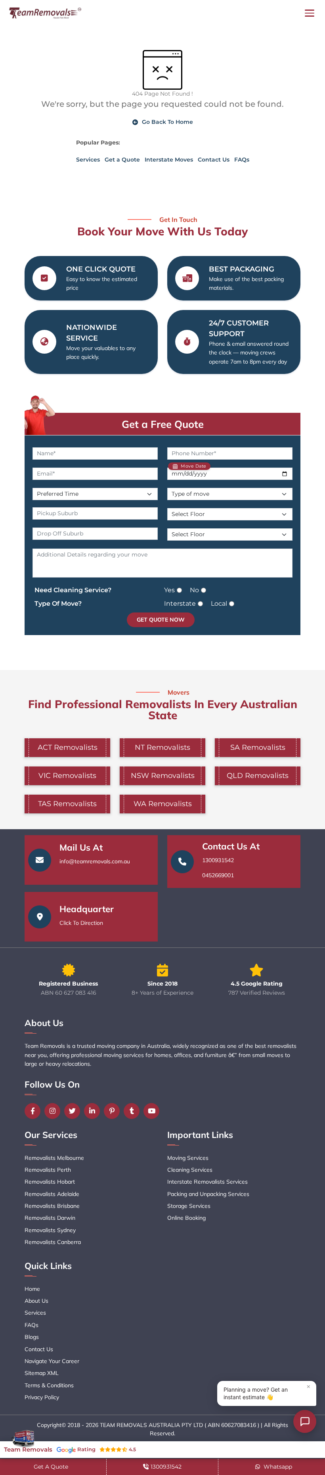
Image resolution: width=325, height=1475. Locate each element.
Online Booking (186, 1217)
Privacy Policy (42, 1397)
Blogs (32, 1336)
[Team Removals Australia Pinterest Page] (114, 1111)
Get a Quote (122, 159)
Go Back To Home (167, 121)
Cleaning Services (189, 1169)
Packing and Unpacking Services (208, 1194)
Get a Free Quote (163, 424)
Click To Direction (81, 922)
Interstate (180, 603)
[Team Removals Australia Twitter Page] (74, 1111)
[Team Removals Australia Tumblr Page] (133, 1111)
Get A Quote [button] (51, 1466)
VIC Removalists (67, 775)
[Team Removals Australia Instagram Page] (54, 1111)
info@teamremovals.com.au (94, 861)
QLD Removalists (258, 775)
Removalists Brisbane (52, 1205)
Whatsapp (277, 1466)
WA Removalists (163, 803)
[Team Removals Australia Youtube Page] (153, 1111)
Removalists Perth (48, 1169)
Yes (169, 590)
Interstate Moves (169, 159)
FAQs (241, 159)
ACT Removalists (68, 747)
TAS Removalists (67, 803)
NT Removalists (162, 747)
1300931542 (218, 860)
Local (219, 603)
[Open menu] (309, 13)
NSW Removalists (163, 775)
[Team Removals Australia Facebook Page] (34, 1111)
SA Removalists (257, 747)
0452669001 (218, 875)
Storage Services (188, 1205)
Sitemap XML (42, 1373)
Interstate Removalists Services (207, 1181)
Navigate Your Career (52, 1361)
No (194, 590)
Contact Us (213, 159)
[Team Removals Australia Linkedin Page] (94, 1111)
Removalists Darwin (50, 1217)
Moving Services (187, 1157)
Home (32, 1288)
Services (88, 159)
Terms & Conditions (49, 1385)
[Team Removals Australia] (44, 13)
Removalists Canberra (53, 1242)
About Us (36, 1300)
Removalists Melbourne (54, 1157)
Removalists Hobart (50, 1181)
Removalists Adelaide (52, 1194)
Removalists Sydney (50, 1230)
